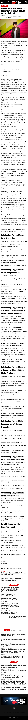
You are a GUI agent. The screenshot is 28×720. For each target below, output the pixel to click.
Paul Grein (9, 17)
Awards (13, 568)
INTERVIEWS (22, 712)
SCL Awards (19, 568)
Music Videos (16, 712)
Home (4, 712)
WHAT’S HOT (9, 712)
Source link (4, 563)
